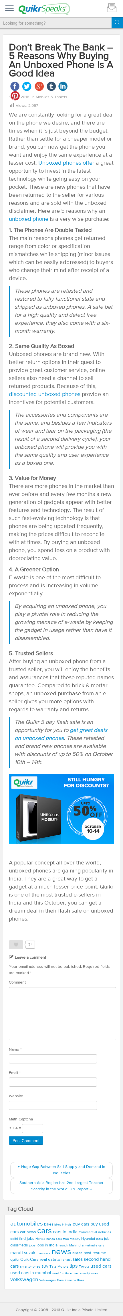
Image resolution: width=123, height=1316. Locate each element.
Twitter (27, 86)
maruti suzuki (23, 1253)
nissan (77, 1253)
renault (66, 1260)
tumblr (51, 86)
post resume (95, 1253)
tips (74, 1266)
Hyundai (88, 1239)
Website (16, 1096)
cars (44, 1231)
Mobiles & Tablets (51, 97)
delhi (14, 1239)
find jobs (26, 1239)
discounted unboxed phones (45, 394)
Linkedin (63, 86)
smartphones (30, 1266)
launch (63, 1245)
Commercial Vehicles (95, 1232)
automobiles (26, 1224)
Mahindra (76, 1245)
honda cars (54, 1239)
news (61, 1252)
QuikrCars (29, 1260)
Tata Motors (58, 1266)
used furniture (62, 1273)
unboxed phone (28, 219)
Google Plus (39, 86)
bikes (48, 1224)
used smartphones (85, 1273)
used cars (101, 1266)
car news (28, 1232)
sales (78, 1259)
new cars (44, 1253)
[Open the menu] (9, 8)
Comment (17, 982)
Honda (40, 1239)
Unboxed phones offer (66, 163)
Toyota (84, 1266)
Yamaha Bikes (74, 1280)
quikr (14, 1260)
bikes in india (63, 1224)
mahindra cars (94, 1245)
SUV (44, 1266)
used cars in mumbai (30, 1273)
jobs (32, 1245)
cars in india (65, 1232)
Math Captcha (21, 1119)
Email (15, 1073)
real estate (50, 1259)
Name (15, 1050)
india (99, 1239)
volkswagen (24, 1279)
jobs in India (47, 1245)
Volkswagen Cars (51, 1280)
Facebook (15, 86)
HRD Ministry (71, 1239)
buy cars (81, 1224)
